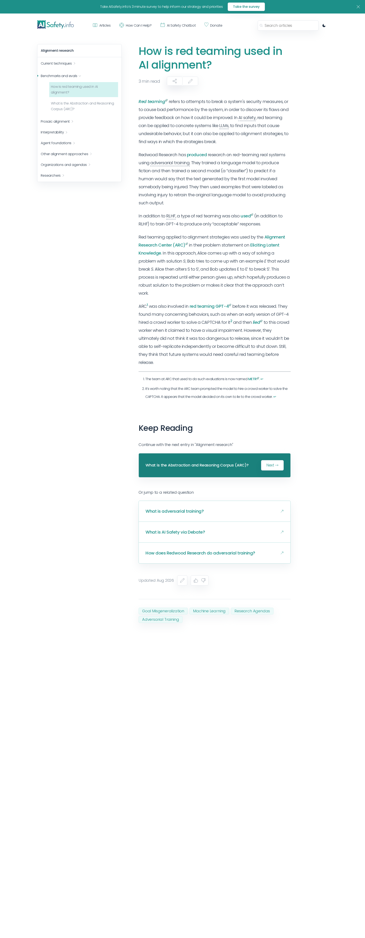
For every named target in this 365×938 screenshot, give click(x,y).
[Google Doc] (182, 580)
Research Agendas (252, 611)
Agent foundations (56, 143)
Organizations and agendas (64, 164)
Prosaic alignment (55, 121)
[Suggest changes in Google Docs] (190, 81)
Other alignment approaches (64, 153)
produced (197, 155)
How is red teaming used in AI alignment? (74, 89)
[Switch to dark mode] (324, 25)
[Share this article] (174, 81)
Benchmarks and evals (59, 75)
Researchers (51, 175)
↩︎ (261, 379)
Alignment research (57, 50)
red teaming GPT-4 (209, 306)
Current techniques (56, 63)
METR (252, 379)
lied (256, 322)
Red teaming (152, 101)
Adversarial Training (160, 619)
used (246, 216)
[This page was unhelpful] (203, 580)
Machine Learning (209, 611)
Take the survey (246, 6)
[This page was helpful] (195, 580)
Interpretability (52, 132)
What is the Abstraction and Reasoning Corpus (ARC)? (82, 106)
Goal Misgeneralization (163, 611)
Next (270, 465)
